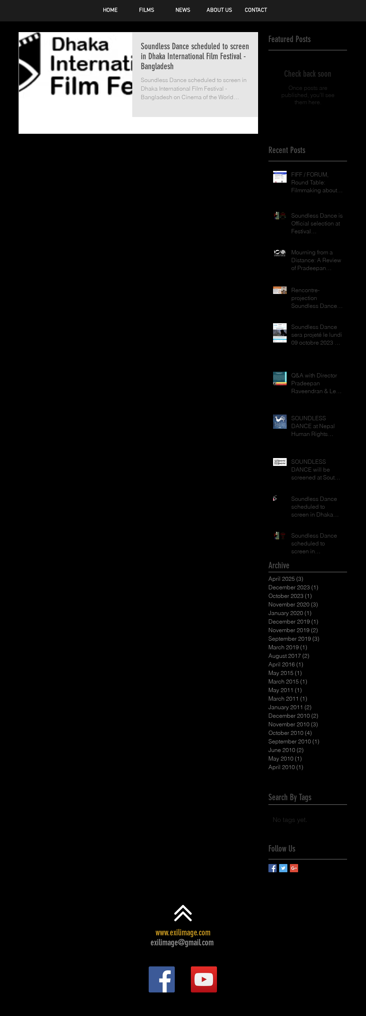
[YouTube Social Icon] (204, 979)
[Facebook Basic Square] (272, 868)
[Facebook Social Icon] (162, 979)
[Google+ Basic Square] (294, 868)
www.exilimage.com (183, 933)
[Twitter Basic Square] (283, 868)
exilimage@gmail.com (182, 943)
